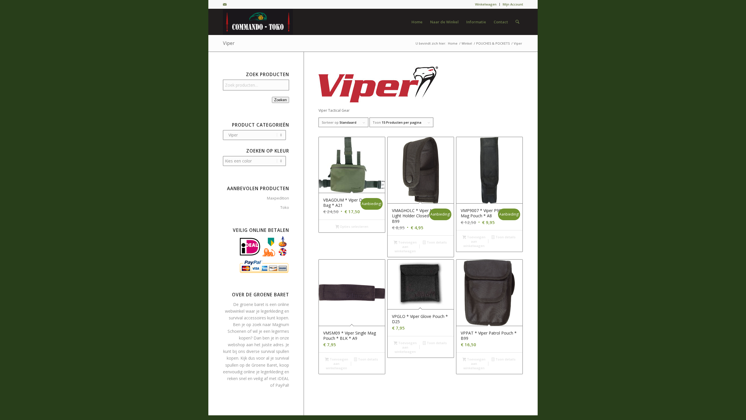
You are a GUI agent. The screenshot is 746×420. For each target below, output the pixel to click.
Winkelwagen (486, 4)
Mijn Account (513, 4)
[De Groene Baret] (258, 22)
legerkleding (272, 311)
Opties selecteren (353, 226)
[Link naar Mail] (224, 4)
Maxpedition (278, 198)
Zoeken (280, 100)
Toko (284, 207)
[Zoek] (517, 22)
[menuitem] (486, 4)
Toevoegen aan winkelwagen (406, 246)
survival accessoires (247, 318)
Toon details (436, 242)
